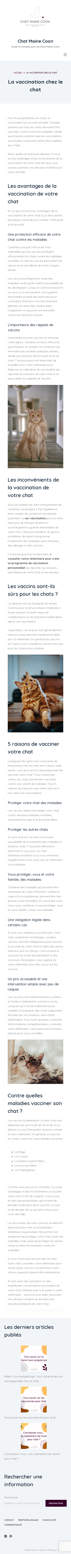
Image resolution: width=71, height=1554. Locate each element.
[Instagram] (5, 1536)
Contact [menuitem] (9, 1520)
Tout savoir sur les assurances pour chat (29, 1417)
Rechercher (11, 1497)
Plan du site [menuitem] (49, 1520)
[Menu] (65, 54)
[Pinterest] (10, 1536)
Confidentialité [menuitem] (13, 1525)
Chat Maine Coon (35, 41)
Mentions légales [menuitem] (28, 1520)
